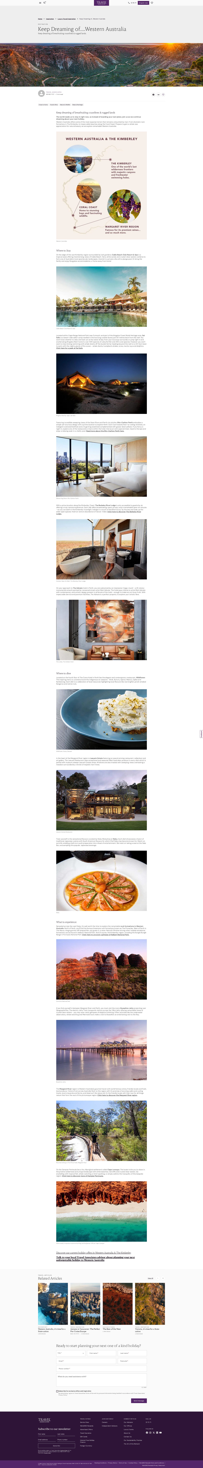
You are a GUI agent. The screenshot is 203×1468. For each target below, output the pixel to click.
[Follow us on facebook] (147, 1433)
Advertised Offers (86, 1429)
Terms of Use (63, 1450)
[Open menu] (40, 3)
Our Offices (128, 1426)
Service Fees (84, 1422)
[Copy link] (158, 95)
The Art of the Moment (132, 1444)
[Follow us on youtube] (160, 1433)
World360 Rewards (86, 1426)
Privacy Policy (47, 1453)
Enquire (143, 3)
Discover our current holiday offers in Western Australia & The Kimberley (93, 1252)
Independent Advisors (109, 1426)
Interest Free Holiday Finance (87, 1441)
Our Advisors (128, 1422)
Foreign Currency (86, 1446)
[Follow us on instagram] (150, 1433)
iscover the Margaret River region (123, 1095)
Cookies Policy (132, 1463)
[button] (139, 1400)
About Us (127, 1433)
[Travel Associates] (101, 3)
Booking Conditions (100, 1463)
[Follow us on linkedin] (157, 1433)
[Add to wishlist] (163, 94)
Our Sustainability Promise (133, 1440)
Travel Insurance (85, 1433)
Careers (104, 1422)
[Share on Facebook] (153, 95)
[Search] (44, 3)
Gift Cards (83, 1437)
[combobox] (70, 1353)
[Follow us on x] (153, 1433)
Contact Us (128, 1437)
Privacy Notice (112, 1463)
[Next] (163, 1278)
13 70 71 (133, 3)
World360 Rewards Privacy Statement (153, 1465)
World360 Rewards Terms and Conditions (151, 1463)
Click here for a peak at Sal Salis (69, 348)
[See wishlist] (152, 3)
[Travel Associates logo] (44, 1422)
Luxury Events (129, 1429)
